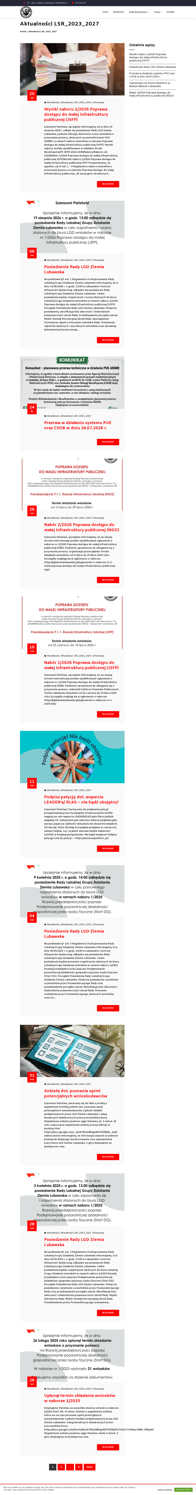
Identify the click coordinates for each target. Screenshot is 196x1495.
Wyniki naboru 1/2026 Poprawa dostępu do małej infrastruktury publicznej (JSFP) (76, 115)
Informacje (98, 102)
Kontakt (170, 12)
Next (90, 1467)
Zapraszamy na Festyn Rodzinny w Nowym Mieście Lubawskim (149, 85)
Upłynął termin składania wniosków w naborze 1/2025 (79, 1398)
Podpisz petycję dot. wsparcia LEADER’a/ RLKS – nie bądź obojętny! (81, 800)
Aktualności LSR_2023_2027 (76, 102)
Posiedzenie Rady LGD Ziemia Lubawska (74, 269)
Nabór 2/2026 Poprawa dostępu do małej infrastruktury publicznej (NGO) (81, 527)
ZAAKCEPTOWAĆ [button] (183, 1490)
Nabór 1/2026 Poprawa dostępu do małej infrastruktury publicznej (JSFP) (81, 665)
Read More (108, 184)
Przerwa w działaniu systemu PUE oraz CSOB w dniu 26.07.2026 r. (77, 425)
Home (105, 12)
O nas (157, 12)
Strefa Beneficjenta (138, 12)
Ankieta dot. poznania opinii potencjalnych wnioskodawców (75, 1093)
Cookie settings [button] (164, 1490)
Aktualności (118, 12)
